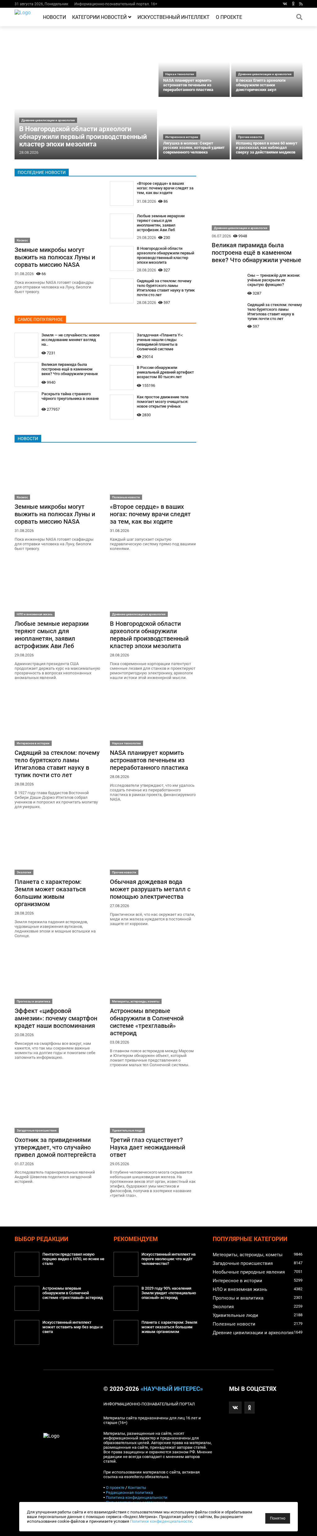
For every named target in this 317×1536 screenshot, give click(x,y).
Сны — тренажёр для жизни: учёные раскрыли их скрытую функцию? (273, 280)
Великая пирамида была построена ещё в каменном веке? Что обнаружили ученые (69, 369)
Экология (24, 872)
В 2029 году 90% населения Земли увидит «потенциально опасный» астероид (168, 1293)
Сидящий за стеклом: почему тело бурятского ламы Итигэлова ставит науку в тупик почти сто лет (166, 288)
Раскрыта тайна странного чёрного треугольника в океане (70, 396)
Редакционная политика (129, 1492)
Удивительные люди (127, 1130)
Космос (22, 240)
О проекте (229, 17)
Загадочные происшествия (37, 1130)
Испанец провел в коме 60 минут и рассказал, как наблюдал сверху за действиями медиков (266, 148)
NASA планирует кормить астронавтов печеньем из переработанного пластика (188, 85)
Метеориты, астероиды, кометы (135, 1001)
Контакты (137, 1487)
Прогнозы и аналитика (33, 1001)
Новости (54, 17)
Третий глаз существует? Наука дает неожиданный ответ (147, 1147)
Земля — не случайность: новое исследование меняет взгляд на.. (70, 340)
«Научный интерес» (172, 1389)
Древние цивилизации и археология (48, 120)
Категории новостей (99, 17)
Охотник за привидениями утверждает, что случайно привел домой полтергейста (55, 1147)
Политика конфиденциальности (136, 1497)
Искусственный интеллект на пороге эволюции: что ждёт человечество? (168, 1259)
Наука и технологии (179, 74)
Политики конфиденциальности (161, 1521)
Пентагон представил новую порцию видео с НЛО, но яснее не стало (73, 1259)
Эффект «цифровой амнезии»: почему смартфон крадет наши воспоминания (56, 1018)
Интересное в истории (181, 137)
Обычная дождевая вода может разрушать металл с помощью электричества (150, 889)
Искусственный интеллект (173, 17)
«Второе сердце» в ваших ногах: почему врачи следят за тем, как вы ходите (165, 188)
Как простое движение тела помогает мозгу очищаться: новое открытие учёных (163, 402)
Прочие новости (250, 137)
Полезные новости (126, 497)
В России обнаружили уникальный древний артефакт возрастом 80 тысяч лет (165, 372)
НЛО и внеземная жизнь (35, 614)
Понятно (277, 1518)
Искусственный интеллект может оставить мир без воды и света (72, 1327)
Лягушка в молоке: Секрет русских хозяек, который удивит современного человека (194, 148)
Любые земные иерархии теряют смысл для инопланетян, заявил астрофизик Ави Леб (161, 223)
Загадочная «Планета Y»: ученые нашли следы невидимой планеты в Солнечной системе (160, 342)
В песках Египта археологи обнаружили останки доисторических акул (260, 85)
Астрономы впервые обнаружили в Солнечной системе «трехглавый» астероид (147, 1022)
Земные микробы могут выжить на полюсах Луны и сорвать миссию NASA (55, 257)
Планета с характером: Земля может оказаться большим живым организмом (50, 893)
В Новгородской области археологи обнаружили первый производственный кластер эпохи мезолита (83, 136)
